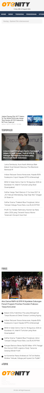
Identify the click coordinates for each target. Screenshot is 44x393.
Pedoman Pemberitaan (8, 384)
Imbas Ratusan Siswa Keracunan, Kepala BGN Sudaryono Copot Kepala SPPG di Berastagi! (22, 175)
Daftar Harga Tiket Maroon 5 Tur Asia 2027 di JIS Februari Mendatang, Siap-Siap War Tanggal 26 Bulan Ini (22, 195)
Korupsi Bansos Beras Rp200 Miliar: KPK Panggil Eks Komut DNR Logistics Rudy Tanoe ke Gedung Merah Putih (23, 348)
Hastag (6, 21)
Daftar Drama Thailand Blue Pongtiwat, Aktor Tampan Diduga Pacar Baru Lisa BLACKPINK (22, 203)
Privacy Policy (6, 382)
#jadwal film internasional (19, 21)
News (10, 14)
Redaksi (4, 378)
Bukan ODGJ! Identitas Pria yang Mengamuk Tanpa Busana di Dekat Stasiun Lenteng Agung (22, 314)
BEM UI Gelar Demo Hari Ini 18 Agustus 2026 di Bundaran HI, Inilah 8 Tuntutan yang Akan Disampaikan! (22, 184)
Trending (19, 14)
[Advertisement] (22, 48)
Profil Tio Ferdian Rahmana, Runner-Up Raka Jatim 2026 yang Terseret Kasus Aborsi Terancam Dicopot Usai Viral (21, 212)
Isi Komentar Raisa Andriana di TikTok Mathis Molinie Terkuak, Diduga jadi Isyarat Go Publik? (22, 357)
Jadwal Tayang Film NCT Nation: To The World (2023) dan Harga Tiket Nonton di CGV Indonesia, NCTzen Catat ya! (13, 119)
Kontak (4, 380)
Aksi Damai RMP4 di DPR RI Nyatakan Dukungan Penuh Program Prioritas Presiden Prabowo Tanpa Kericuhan (22, 304)
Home (3, 14)
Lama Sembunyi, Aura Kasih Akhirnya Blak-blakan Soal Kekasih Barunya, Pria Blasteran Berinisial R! (21, 167)
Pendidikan (31, 14)
